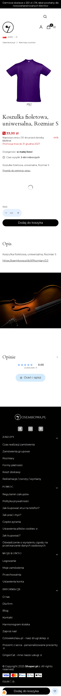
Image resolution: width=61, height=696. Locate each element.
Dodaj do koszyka (30, 222)
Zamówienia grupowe (16, 451)
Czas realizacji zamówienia (19, 444)
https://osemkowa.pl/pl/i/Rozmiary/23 (25, 260)
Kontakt (8, 617)
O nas (6, 596)
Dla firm (8, 603)
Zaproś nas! (10, 631)
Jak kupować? (11, 535)
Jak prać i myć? (12, 514)
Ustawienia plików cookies (19, 528)
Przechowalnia (12, 574)
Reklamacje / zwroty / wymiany (22, 479)
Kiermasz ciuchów (27, 42)
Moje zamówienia (13, 567)
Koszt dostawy (11, 472)
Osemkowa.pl (9, 42)
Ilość (5, 206)
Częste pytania (12, 521)
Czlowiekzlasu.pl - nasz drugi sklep (25, 638)
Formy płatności (13, 465)
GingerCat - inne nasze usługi (21, 655)
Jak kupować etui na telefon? (21, 508)
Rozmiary (8, 458)
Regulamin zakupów (16, 494)
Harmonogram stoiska (16, 624)
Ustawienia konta (13, 581)
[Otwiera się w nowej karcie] (20, 429)
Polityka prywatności (16, 501)
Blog (5, 610)
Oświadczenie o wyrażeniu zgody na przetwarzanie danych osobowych (25, 544)
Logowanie (9, 560)
